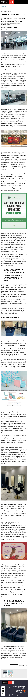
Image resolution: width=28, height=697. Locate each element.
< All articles (3, 6)
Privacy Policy (11, 687)
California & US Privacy (18, 687)
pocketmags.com (21, 692)
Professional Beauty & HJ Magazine (19, 686)
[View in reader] (3, 688)
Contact (7, 687)
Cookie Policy (23, 688)
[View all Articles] (3, 691)
